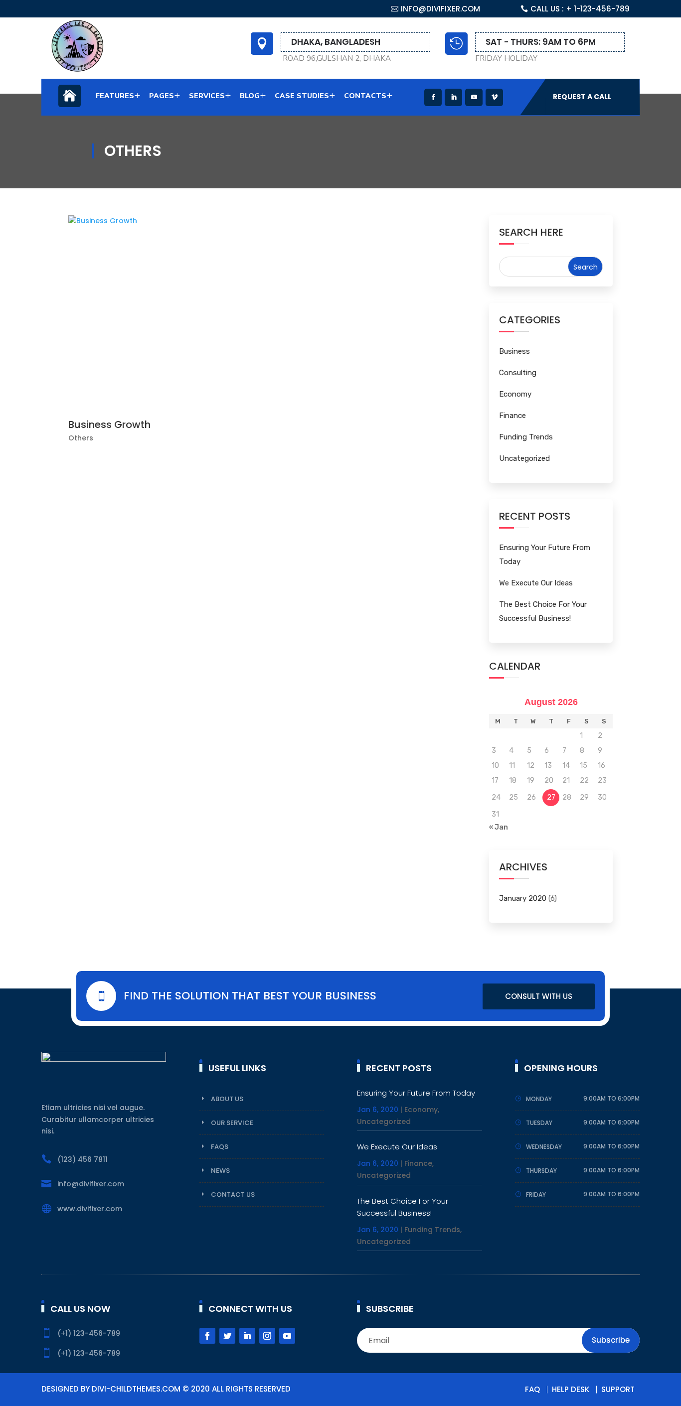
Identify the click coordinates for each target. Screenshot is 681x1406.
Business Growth (109, 424)
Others (80, 438)
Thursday (541, 1170)
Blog (250, 96)
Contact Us (233, 1194)
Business (514, 351)
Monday (539, 1099)
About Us (227, 1099)
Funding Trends (526, 436)
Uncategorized (524, 458)
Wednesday (544, 1146)
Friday (536, 1194)
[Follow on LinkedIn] (453, 97)
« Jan (498, 827)
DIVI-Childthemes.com (136, 1389)
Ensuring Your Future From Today (416, 1093)
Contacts (365, 96)
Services (207, 96)
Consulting (517, 372)
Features (115, 96)
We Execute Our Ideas (536, 582)
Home (69, 101)
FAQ (532, 1389)
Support (618, 1389)
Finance (512, 415)
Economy (515, 394)
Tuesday (539, 1123)
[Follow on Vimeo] (494, 97)
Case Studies (302, 96)
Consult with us (538, 996)
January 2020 (522, 898)
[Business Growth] (270, 315)
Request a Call (582, 97)
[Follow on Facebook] (433, 97)
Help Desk (570, 1389)
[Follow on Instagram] (267, 1336)
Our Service (232, 1122)
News (220, 1170)
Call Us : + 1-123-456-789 (580, 8)
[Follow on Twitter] (227, 1336)
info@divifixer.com (440, 8)
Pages (161, 96)
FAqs (219, 1146)
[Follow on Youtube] (474, 97)
